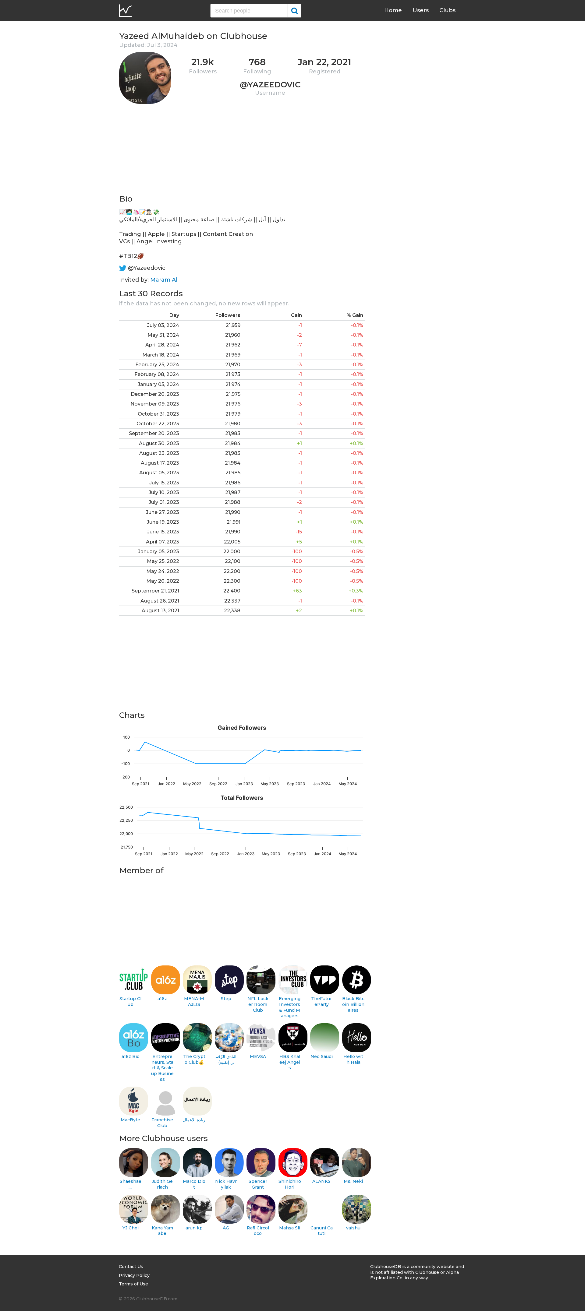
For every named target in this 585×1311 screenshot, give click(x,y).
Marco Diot (194, 1184)
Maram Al (163, 279)
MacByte (130, 1120)
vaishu (353, 1228)
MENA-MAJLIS (194, 1001)
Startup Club (130, 1001)
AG (226, 1228)
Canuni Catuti (321, 1230)
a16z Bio (131, 1056)
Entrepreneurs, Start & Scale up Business (162, 1068)
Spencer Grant (258, 1184)
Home (393, 10)
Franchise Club (162, 1122)
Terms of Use (133, 1284)
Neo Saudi (321, 1056)
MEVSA (258, 1056)
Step (226, 998)
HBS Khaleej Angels (289, 1062)
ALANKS (321, 1181)
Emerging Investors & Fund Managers (289, 1007)
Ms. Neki (353, 1181)
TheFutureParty (321, 1001)
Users (421, 10)
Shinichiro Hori (289, 1184)
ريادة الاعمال (194, 1120)
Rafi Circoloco (258, 1230)
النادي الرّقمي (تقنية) (226, 1059)
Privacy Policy (134, 1275)
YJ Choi (130, 1228)
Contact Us (131, 1266)
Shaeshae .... (130, 1184)
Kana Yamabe (162, 1230)
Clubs (447, 10)
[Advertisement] (242, 151)
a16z (162, 998)
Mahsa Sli (289, 1228)
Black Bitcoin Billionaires (353, 1004)
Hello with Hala (353, 1059)
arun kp (194, 1228)
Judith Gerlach (162, 1184)
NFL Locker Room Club (257, 1004)
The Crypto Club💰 (194, 1059)
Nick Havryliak (226, 1184)
